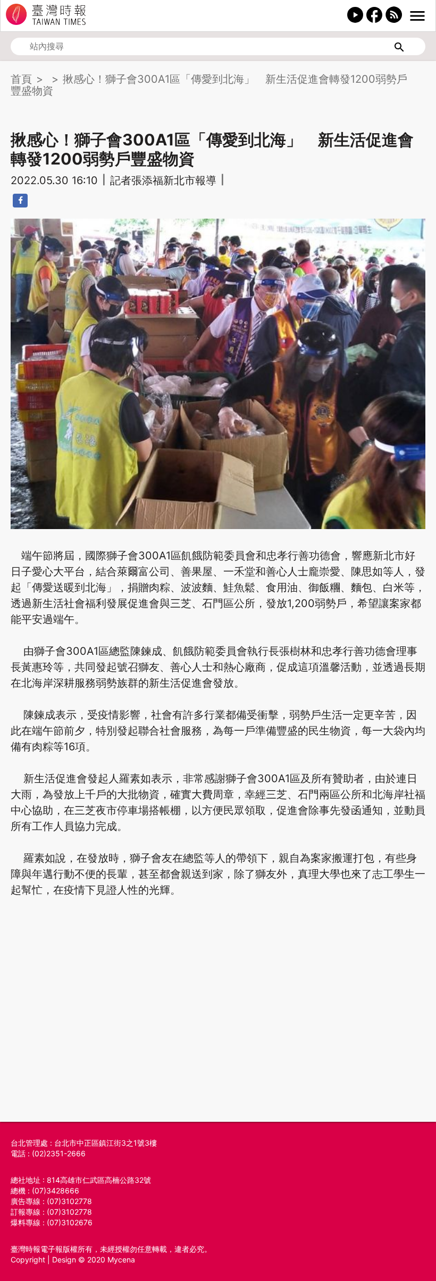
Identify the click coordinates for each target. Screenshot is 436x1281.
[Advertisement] (218, 1028)
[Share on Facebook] (20, 200)
